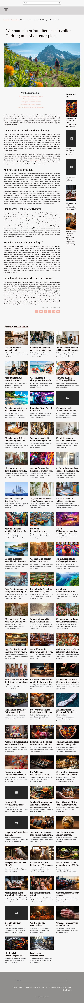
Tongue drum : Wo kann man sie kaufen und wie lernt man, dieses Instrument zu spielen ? (71, 238)
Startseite (6, 20)
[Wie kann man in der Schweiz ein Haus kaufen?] (71, 193)
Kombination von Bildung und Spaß (31, 104)
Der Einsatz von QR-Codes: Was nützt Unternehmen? (65, 835)
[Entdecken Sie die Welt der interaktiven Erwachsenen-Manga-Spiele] (42, 398)
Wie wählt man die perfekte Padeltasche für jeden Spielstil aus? (15, 531)
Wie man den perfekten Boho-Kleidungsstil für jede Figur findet (40, 440)
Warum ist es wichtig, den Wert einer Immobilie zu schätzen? (67, 774)
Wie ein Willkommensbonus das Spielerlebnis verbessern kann (67, 532)
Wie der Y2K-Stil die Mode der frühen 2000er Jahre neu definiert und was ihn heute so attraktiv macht (16, 683)
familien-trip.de (34, 160)
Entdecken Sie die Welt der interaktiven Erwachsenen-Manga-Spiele (42, 412)
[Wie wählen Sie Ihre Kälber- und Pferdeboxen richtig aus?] (42, 852)
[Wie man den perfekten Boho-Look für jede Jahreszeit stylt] (42, 549)
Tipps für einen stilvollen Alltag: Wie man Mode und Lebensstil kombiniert (42, 501)
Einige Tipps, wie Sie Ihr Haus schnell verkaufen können (66, 804)
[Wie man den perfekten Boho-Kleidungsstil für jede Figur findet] (42, 428)
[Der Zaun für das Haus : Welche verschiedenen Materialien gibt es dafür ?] (16, 700)
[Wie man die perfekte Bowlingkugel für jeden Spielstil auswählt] (67, 549)
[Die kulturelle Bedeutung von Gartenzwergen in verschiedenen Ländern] (42, 579)
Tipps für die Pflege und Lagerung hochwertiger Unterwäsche (15, 652)
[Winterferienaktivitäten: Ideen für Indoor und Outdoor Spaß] (42, 609)
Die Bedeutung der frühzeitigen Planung (31, 96)
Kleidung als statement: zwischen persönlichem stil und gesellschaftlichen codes (41, 351)
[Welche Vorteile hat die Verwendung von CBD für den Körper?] (67, 852)
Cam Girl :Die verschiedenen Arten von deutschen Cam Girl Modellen (16, 806)
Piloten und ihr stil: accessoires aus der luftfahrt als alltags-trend (16, 380)
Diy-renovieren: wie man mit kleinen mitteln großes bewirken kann (67, 350)
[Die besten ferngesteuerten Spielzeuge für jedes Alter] (42, 519)
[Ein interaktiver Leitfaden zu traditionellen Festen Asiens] (67, 639)
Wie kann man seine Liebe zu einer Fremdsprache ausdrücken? (67, 744)
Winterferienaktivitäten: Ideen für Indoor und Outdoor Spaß (41, 621)
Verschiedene (15, 20)
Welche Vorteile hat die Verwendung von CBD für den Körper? (67, 865)
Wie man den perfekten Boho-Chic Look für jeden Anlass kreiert (16, 621)
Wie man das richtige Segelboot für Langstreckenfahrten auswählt (14, 502)
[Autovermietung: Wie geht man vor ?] (67, 883)
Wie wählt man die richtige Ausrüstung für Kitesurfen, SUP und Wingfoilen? (40, 381)
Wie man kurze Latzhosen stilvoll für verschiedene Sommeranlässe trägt (67, 621)
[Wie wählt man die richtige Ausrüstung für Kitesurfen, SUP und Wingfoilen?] (42, 368)
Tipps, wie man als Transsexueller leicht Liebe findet (16, 774)
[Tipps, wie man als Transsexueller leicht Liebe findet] (16, 762)
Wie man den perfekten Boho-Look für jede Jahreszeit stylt (40, 561)
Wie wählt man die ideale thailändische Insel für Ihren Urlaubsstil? (16, 410)
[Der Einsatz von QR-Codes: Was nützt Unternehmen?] (67, 822)
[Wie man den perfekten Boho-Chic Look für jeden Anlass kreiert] (16, 609)
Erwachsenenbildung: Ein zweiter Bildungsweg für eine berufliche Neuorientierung (41, 683)
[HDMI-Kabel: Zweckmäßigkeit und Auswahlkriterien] (16, 943)
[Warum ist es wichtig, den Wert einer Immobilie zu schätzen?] (67, 762)
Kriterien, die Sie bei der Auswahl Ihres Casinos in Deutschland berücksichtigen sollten (41, 745)
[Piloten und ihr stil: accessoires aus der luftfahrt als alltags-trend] (16, 368)
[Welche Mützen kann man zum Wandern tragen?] (42, 792)
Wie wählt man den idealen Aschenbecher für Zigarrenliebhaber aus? (41, 652)
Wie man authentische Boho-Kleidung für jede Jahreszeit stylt (15, 471)
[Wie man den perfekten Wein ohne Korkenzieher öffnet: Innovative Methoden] (67, 669)
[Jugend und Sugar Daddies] (71, 166)
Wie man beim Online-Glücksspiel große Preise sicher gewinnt (41, 471)
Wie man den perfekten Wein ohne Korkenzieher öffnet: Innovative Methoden (67, 683)
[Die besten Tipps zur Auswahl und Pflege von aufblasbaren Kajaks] (16, 549)
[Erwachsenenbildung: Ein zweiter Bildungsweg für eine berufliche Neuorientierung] (42, 669)
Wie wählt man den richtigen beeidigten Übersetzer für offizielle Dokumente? (66, 502)
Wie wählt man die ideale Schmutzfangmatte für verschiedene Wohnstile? (16, 440)
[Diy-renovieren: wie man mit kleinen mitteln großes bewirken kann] (67, 337)
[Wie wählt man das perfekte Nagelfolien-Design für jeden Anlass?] (67, 368)
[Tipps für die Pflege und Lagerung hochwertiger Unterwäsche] (16, 639)
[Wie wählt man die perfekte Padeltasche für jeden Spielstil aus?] (16, 519)
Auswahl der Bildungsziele (31, 99)
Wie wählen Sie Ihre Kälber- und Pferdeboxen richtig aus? (41, 865)
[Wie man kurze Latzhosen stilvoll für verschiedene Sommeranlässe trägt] (67, 609)
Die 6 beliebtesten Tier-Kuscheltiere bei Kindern (41, 710)
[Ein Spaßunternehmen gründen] (42, 883)
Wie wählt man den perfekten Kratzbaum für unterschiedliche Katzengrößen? (67, 442)
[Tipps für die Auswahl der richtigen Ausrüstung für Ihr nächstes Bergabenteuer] (16, 579)
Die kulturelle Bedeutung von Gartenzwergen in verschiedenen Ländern (41, 591)
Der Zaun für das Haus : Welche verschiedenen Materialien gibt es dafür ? (16, 712)
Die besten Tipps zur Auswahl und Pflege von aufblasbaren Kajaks (15, 561)
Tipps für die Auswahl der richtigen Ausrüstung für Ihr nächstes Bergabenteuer (16, 593)
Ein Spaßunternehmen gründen (40, 893)
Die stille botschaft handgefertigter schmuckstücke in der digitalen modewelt (14, 351)
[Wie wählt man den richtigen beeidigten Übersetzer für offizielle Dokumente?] (67, 488)
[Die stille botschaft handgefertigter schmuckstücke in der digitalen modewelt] (16, 337)
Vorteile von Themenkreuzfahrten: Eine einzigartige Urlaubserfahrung (65, 593)
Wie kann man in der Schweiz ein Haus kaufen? (71, 206)
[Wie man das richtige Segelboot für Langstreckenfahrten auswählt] (16, 488)
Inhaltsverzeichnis (31, 93)
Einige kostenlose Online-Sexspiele (70, 151)
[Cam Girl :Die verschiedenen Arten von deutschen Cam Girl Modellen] (16, 792)
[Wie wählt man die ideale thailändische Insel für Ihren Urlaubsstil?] (16, 398)
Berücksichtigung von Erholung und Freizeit (31, 107)
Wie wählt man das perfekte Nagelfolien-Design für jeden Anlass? (67, 380)
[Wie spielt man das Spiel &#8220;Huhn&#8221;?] (16, 852)
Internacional (30, 987)
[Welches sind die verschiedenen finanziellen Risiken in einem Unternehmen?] (42, 913)
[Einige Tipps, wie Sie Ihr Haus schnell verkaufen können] (67, 792)
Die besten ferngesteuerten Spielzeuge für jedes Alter (41, 531)
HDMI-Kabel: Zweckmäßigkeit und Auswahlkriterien (14, 955)
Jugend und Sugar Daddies (70, 179)
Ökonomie (42, 987)
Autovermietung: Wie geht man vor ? (67, 893)
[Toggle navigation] (6, 10)
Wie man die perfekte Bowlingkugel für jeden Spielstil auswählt (66, 561)
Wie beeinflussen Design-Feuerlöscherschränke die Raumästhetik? (67, 471)
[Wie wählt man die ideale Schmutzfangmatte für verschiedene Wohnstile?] (16, 428)
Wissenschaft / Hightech (66, 988)
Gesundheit (17, 987)
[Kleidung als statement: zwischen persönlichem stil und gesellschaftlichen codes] (42, 337)
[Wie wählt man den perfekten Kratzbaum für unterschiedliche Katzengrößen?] (67, 428)
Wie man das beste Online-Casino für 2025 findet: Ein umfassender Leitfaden (66, 412)
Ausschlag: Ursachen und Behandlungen (67, 924)
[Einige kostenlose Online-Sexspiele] (71, 138)
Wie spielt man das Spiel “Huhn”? (15, 863)
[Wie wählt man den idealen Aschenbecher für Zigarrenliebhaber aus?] (42, 639)
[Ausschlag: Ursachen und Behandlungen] (67, 913)
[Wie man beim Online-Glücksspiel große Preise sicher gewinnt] (42, 458)
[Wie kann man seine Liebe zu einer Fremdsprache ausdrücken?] (71, 108)
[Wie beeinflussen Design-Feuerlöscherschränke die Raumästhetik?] (67, 458)
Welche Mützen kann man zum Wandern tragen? (41, 803)
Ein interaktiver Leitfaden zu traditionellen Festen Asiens (67, 652)
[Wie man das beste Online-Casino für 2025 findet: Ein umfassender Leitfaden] (67, 398)
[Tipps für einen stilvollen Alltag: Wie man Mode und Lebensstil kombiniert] (42, 488)
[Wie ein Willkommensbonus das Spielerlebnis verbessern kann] (67, 519)
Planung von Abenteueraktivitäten (31, 101)
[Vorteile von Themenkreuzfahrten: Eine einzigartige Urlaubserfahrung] (67, 579)
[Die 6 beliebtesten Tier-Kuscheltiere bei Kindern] (42, 700)
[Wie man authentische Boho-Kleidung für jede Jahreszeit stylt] (16, 458)
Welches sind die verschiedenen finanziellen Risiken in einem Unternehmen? (40, 926)
